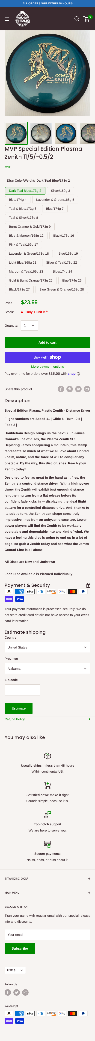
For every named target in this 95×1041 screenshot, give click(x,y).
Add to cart (47, 342)
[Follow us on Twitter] (16, 992)
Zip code (11, 680)
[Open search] (77, 18)
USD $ (11, 970)
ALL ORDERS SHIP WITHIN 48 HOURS (48, 3)
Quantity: (11, 325)
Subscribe (20, 948)
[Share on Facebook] (61, 389)
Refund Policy (15, 719)
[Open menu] (7, 19)
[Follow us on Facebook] (8, 992)
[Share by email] (87, 389)
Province (11, 658)
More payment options (47, 366)
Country (10, 637)
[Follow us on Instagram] (25, 992)
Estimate (19, 708)
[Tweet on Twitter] (78, 389)
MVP (8, 167)
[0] (86, 19)
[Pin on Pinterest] (69, 389)
